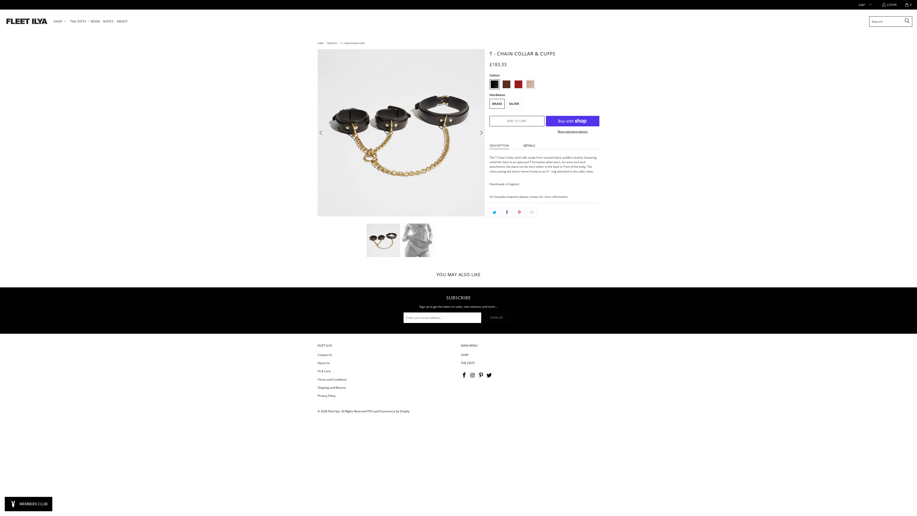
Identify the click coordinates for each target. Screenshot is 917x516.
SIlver (514, 104)
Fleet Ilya (334, 411)
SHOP (465, 355)
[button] (60, 21)
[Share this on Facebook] (507, 212)
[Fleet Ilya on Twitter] (489, 375)
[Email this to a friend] (532, 212)
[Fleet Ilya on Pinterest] (481, 375)
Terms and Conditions (332, 379)
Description (499, 145)
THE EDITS (468, 363)
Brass (497, 104)
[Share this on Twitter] (495, 212)
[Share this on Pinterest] (519, 212)
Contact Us (325, 355)
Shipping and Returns (332, 388)
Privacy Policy (327, 396)
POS (370, 411)
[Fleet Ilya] (27, 21)
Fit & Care (324, 371)
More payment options (573, 131)
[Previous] (321, 132)
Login (892, 5)
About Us (324, 363)
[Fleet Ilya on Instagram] (472, 375)
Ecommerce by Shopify (394, 411)
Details (529, 145)
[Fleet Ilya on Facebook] (464, 375)
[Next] (481, 132)
